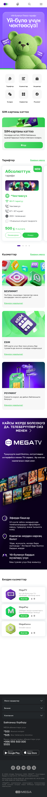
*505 (7, 734)
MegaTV (23, 590)
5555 (7, 744)
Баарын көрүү (37, 160)
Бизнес (7, 708)
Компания (8, 715)
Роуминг (10, 393)
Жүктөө (24, 599)
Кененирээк (13, 235)
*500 (7, 731)
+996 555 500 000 (15, 741)
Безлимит (11, 291)
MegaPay (23, 607)
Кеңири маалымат (13, 303)
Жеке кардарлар (11, 701)
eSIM (7, 342)
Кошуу (30, 235)
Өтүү (23, 145)
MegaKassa (25, 624)
